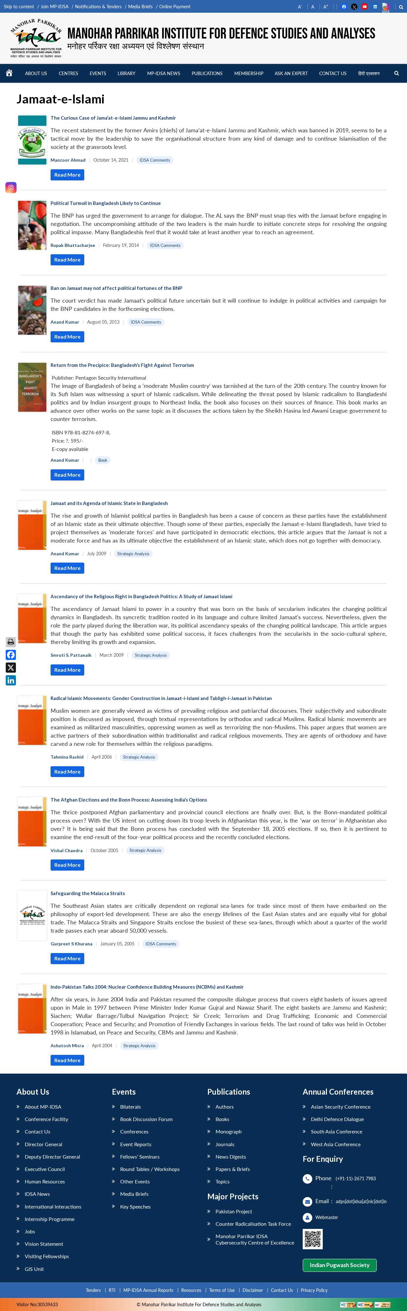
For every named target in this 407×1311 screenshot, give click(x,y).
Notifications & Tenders (98, 6)
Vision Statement (44, 1244)
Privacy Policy (314, 1290)
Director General (43, 1144)
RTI (112, 1290)
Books (222, 1119)
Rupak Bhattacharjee (73, 245)
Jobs (30, 1231)
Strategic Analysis (133, 553)
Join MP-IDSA (54, 6)
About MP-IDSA (43, 1107)
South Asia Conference (336, 1131)
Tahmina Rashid (67, 757)
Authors (225, 1107)
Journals (225, 1144)
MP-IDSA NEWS (163, 73)
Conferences (134, 1131)
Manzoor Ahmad (68, 160)
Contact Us (37, 1131)
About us (36, 73)
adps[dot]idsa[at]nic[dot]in (361, 1201)
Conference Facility (46, 1119)
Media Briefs (140, 6)
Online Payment (174, 6)
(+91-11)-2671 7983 (356, 1178)
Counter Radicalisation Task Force (253, 1224)
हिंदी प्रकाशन (369, 73)
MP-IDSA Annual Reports (148, 1290)
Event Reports (135, 1144)
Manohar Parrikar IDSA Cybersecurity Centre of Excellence (255, 1239)
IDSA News (37, 1194)
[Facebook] (10, 654)
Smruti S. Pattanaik (71, 655)
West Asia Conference (336, 1144)
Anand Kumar (65, 322)
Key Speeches (135, 1206)
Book (102, 460)
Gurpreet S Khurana (72, 943)
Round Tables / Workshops (150, 1169)
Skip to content (19, 6)
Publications (207, 73)
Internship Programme (49, 1219)
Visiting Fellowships (47, 1256)
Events (98, 73)
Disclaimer (253, 1290)
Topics (223, 1181)
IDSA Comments (155, 160)
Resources (191, 1290)
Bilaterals (130, 1107)
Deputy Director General (52, 1156)
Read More (67, 175)
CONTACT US (333, 73)
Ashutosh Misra (67, 1045)
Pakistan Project (234, 1211)
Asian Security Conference (340, 1107)
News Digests (231, 1156)
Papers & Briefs (233, 1169)
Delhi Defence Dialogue (337, 1119)
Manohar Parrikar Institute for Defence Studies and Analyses (221, 33)
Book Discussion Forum (146, 1119)
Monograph (229, 1131)
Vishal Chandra (67, 850)
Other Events (135, 1181)
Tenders (93, 1290)
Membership (248, 73)
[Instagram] (11, 187)
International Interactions (53, 1206)
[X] (10, 667)
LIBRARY (126, 73)
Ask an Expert (291, 73)
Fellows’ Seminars (140, 1156)
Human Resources (45, 1181)
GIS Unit (34, 1269)
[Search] (396, 73)
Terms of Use (222, 1290)
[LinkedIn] (10, 680)
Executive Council (45, 1169)
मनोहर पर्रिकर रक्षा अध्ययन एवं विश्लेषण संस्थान (135, 46)
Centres (68, 73)
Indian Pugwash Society (339, 1265)
